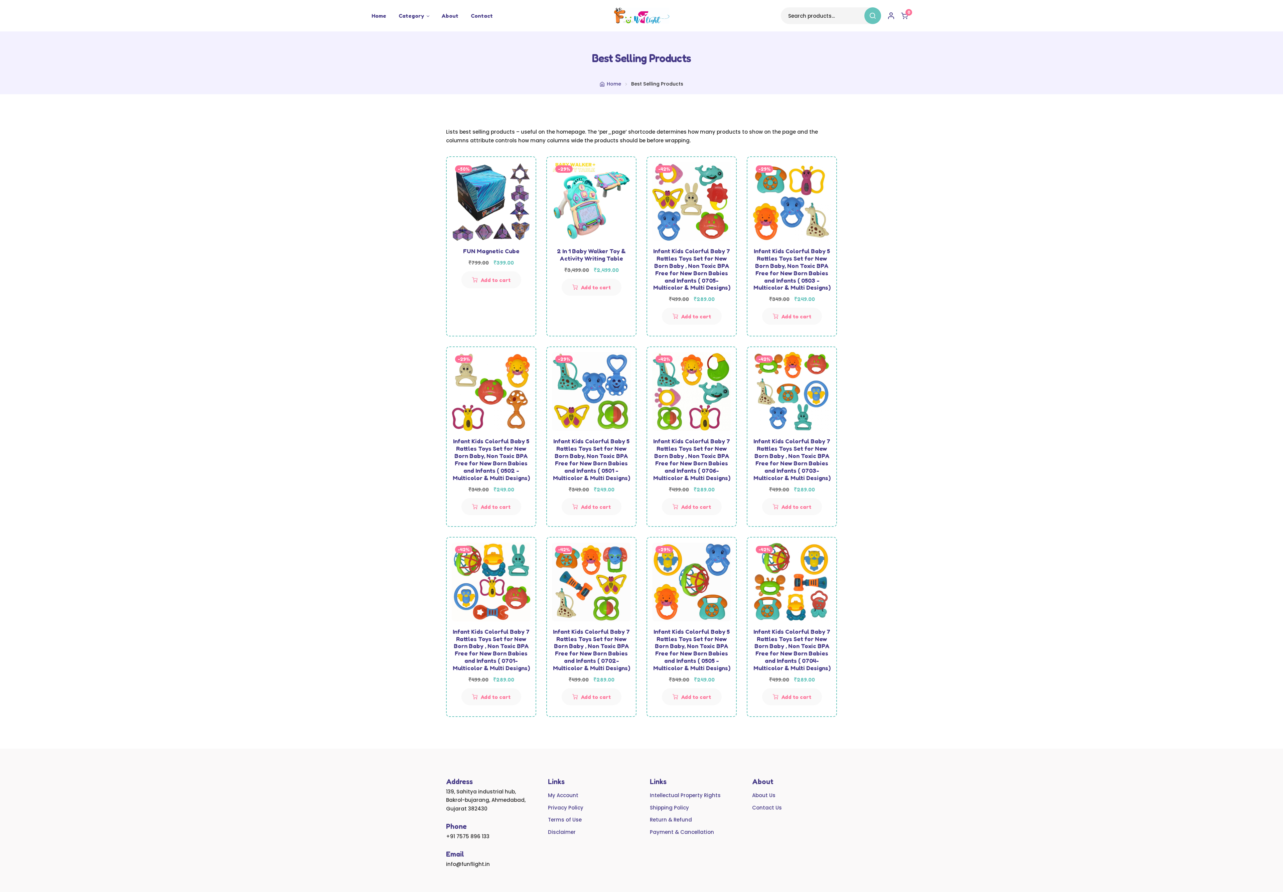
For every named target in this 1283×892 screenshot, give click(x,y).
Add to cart (496, 280)
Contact (482, 15)
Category (411, 15)
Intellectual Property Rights (685, 795)
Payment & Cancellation (682, 832)
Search (872, 15)
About (450, 15)
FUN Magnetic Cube (491, 251)
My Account (563, 795)
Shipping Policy (669, 807)
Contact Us (767, 807)
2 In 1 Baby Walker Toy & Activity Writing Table (591, 254)
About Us (763, 795)
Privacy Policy (565, 807)
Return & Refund (671, 819)
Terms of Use (565, 819)
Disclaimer (562, 832)
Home (379, 15)
